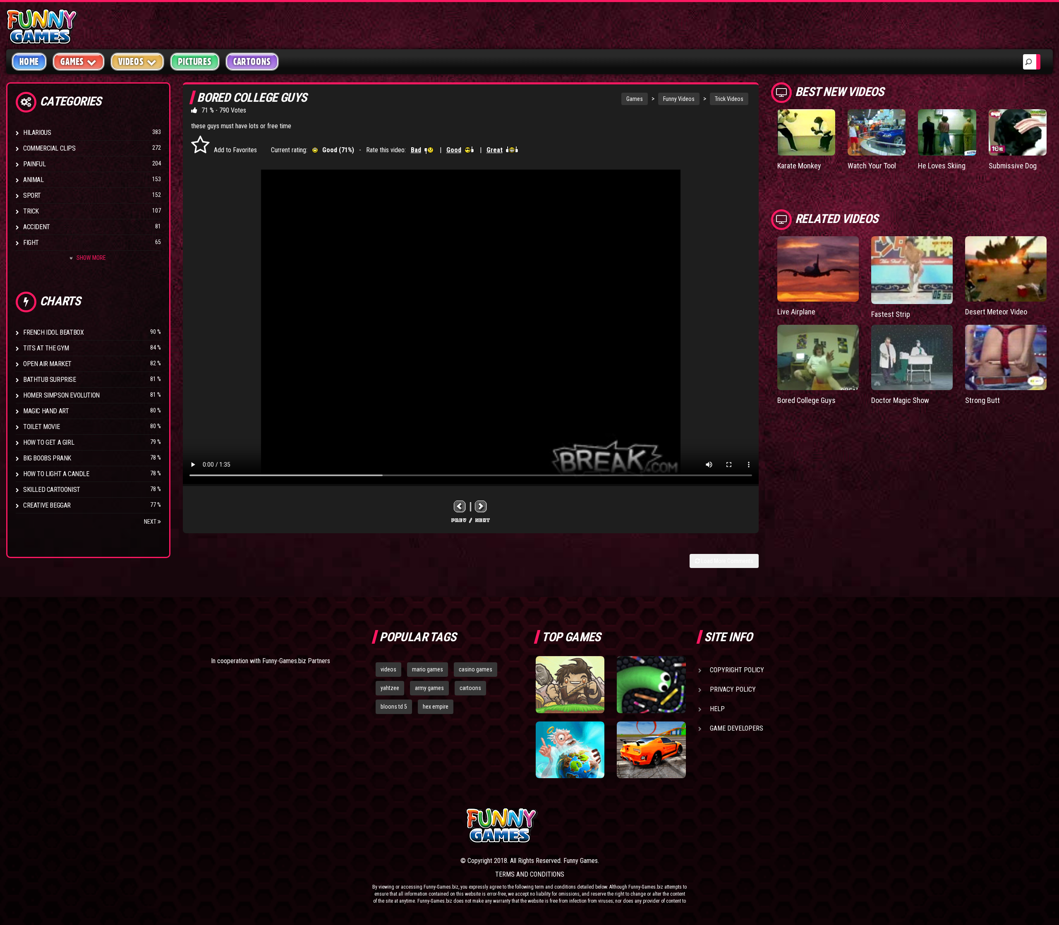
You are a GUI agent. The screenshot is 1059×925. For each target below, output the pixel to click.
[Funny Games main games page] (657, 825)
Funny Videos (679, 99)
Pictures (194, 61)
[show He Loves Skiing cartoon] (947, 132)
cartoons (470, 688)
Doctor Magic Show (900, 400)
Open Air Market (47, 364)
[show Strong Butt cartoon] (1006, 357)
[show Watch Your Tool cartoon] (877, 132)
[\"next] (481, 506)
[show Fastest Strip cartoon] (912, 270)
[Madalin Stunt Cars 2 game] (651, 750)
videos (388, 669)
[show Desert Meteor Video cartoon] (1006, 269)
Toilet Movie (41, 427)
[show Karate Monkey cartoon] (806, 132)
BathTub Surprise (49, 379)
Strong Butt (982, 400)
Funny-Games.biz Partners (296, 661)
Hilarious (37, 133)
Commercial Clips (49, 148)
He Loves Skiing (942, 165)
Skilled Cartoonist (51, 490)
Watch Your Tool (872, 165)
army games (429, 688)
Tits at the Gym (46, 348)
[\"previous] (460, 506)
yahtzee (390, 688)
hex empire (435, 706)
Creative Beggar (47, 505)
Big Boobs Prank (47, 458)
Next (151, 521)
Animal (33, 180)
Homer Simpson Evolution (61, 395)
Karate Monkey (799, 165)
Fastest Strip (890, 314)
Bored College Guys (806, 400)
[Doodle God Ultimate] (570, 750)
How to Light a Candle (56, 474)
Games (634, 99)
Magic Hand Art (46, 411)
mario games (427, 669)
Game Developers (736, 728)
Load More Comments (726, 561)
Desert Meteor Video (996, 311)
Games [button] (72, 61)
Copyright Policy (737, 670)
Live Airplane (796, 311)
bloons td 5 (394, 706)
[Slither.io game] (651, 684)
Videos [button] (131, 61)
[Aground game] (570, 684)
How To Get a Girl (48, 442)
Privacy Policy (733, 689)
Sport (32, 195)
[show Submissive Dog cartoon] (1018, 132)
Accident (36, 227)
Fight (31, 243)
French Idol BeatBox (53, 332)
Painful (34, 164)
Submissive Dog (1013, 165)
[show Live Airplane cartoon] (818, 269)
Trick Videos (729, 99)
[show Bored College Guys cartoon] (818, 357)
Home (29, 61)
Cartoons (252, 61)
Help (717, 709)
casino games (475, 669)
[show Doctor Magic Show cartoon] (912, 357)
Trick (31, 211)
